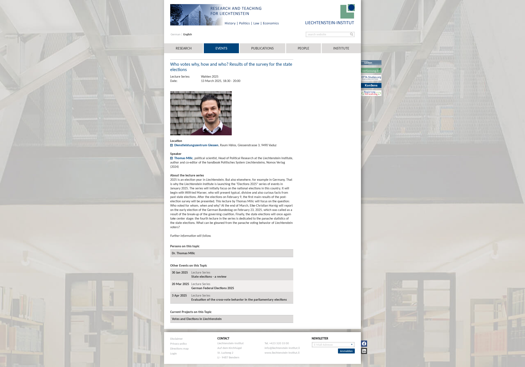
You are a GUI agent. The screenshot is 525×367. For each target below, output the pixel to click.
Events (221, 48)
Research (184, 48)
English (187, 34)
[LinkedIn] (364, 351)
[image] (330, 14)
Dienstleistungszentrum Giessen (196, 145)
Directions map (179, 348)
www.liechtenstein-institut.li (282, 352)
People (303, 48)
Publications (262, 48)
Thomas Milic (183, 158)
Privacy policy (178, 343)
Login (173, 353)
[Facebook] (364, 344)
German (176, 34)
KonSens (371, 85)
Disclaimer (176, 339)
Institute (341, 48)
